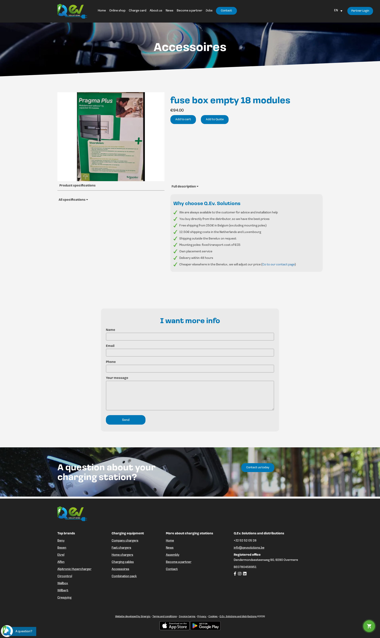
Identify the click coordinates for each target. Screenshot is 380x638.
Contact (172, 569)
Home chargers (122, 555)
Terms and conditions (164, 616)
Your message (117, 378)
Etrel (60, 555)
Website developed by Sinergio (133, 616)
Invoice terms (187, 616)
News (170, 547)
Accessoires (120, 569)
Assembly (172, 555)
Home (170, 540)
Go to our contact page (278, 264)
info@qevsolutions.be (249, 547)
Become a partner (178, 562)
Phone (111, 362)
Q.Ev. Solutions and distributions (238, 616)
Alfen (61, 562)
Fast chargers (121, 547)
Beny (61, 540)
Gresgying (64, 597)
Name (110, 330)
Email (110, 346)
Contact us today (257, 467)
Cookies (213, 616)
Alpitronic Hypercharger (74, 569)
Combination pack (124, 576)
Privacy (202, 616)
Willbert (62, 590)
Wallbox (62, 583)
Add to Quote (215, 119)
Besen (61, 547)
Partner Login (360, 10)
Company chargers (125, 540)
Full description (184, 186)
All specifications (72, 200)
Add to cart (183, 119)
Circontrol (64, 576)
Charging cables (123, 562)
